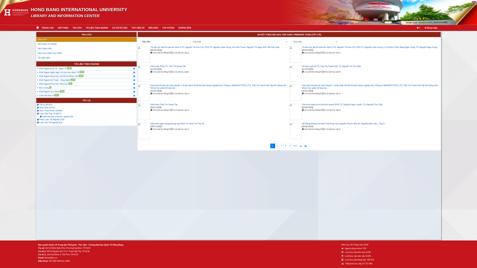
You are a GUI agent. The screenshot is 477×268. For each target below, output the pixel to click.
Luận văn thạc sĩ (48, 95)
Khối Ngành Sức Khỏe (51, 91)
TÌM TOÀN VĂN (45, 49)
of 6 (295, 146)
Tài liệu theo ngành (97, 28)
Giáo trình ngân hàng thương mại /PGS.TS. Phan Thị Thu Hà (177, 124)
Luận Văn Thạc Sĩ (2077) (50, 114)
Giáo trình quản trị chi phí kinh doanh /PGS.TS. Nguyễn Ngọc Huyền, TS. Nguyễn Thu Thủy (342, 104)
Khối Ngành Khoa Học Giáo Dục (55, 84)
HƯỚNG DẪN (184, 28)
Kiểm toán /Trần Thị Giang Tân (164, 104)
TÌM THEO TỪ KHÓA (47, 44)
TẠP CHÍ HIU (168, 28)
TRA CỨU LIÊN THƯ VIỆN (50, 53)
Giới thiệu (63, 28)
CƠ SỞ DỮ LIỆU (120, 28)
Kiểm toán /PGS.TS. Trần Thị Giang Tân (168, 66)
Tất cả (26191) (45, 105)
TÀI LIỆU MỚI (44, 58)
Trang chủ (48, 28)
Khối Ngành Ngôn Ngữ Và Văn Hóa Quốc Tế (61, 72)
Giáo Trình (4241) (47, 108)
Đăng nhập (431, 28)
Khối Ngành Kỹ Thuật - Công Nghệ (57, 80)
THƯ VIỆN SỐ (138, 28)
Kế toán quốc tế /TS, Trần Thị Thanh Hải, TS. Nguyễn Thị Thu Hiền (331, 66)
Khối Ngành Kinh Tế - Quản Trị (55, 68)
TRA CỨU (77, 28)
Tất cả (86, 100)
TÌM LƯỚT (42, 39)
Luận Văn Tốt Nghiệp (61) (50, 122)
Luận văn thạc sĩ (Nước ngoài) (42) (57, 117)
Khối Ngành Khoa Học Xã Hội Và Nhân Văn (61, 76)
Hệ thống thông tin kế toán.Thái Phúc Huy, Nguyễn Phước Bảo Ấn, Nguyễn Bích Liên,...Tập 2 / (343, 124)
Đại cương (45, 88)
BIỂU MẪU (153, 28)
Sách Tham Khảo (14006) (50, 111)
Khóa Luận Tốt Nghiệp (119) (51, 119)
